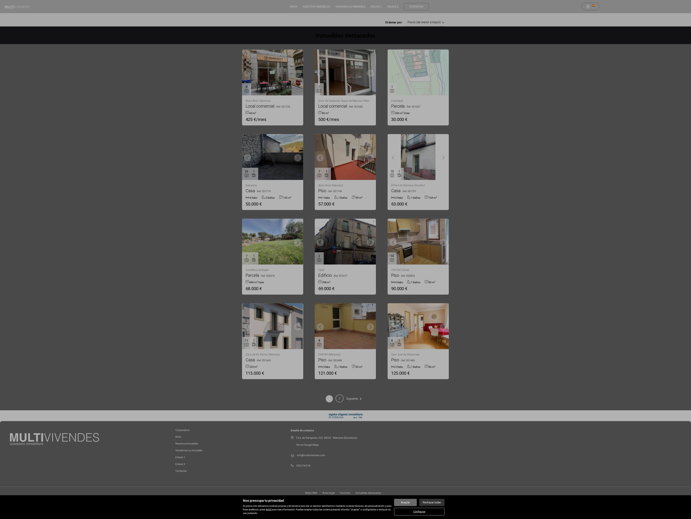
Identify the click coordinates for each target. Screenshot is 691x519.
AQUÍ (268, 509)
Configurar (419, 511)
